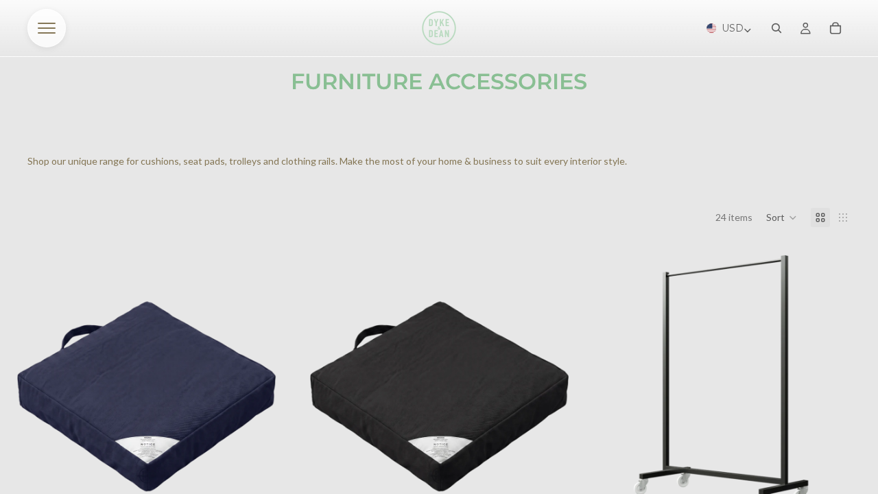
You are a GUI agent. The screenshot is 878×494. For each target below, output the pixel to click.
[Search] (776, 28)
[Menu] (46, 28)
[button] (781, 217)
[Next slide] (845, 384)
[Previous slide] (618, 384)
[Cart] (835, 28)
